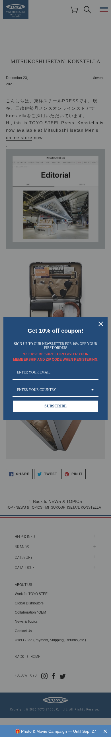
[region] (55, 731)
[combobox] (55, 390)
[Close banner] (105, 731)
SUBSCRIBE (55, 406)
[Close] (101, 324)
